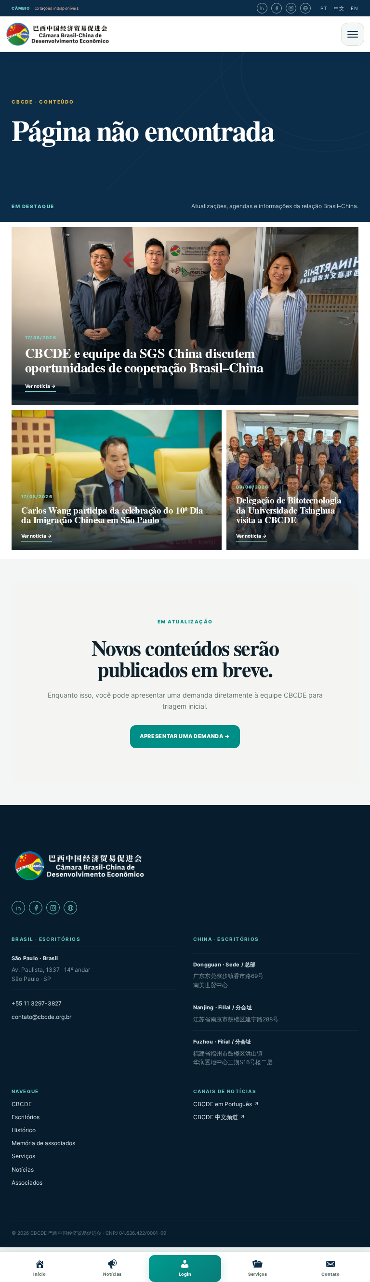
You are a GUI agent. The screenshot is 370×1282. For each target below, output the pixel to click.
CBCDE (22, 1104)
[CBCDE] (79, 865)
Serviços (23, 1156)
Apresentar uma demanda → (185, 736)
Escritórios (26, 1117)
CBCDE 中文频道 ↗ (219, 1117)
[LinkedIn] (262, 8)
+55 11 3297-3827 (37, 1003)
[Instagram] (291, 8)
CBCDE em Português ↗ (226, 1104)
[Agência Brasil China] (305, 8)
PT (323, 8)
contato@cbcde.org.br (41, 1016)
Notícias (23, 1169)
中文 (339, 8)
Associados (27, 1182)
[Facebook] (276, 8)
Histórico (24, 1130)
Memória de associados (43, 1143)
